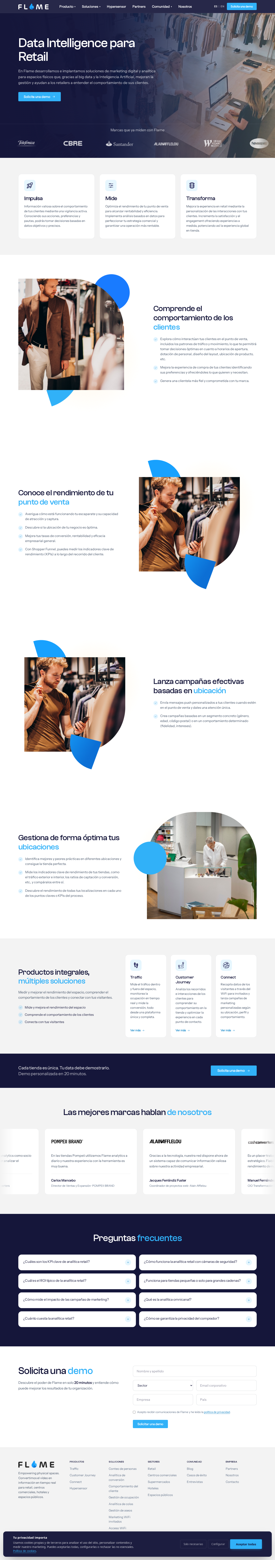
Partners (139, 6)
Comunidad (162, 6)
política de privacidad (217, 1412)
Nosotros (185, 6)
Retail (152, 1469)
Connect (76, 1482)
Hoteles (153, 1488)
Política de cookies (24, 1551)
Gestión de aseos (120, 1510)
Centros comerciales (162, 1475)
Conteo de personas (122, 1469)
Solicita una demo (242, 6)
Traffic (74, 1469)
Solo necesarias (193, 1544)
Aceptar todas (246, 1544)
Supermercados (159, 1482)
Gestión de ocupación (124, 1497)
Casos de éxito (197, 1475)
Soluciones (91, 6)
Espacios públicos (160, 1495)
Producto (67, 6)
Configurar (218, 1544)
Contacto (232, 1482)
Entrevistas (195, 1482)
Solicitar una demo (150, 1424)
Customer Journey (83, 1475)
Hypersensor (116, 6)
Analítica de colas (121, 1504)
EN (222, 6)
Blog (190, 1469)
